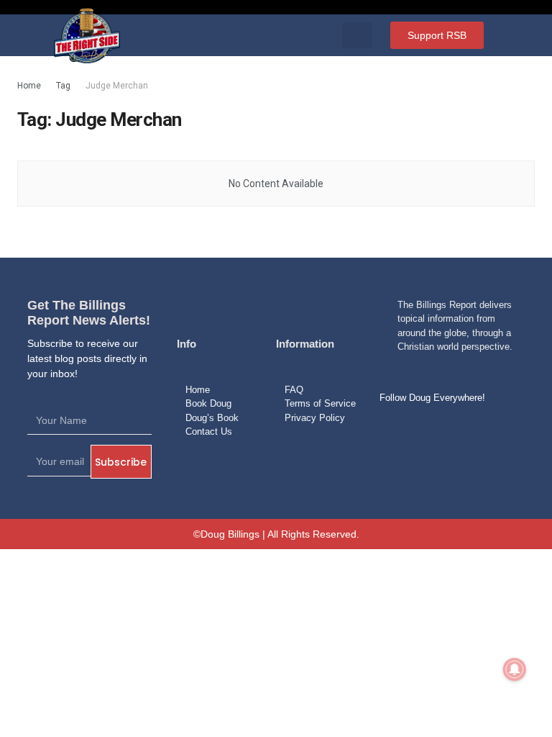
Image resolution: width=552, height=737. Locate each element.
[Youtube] (464, 431)
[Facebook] (395, 431)
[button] (357, 35)
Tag (63, 86)
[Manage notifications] (514, 669)
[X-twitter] (430, 431)
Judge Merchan (117, 86)
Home (29, 86)
